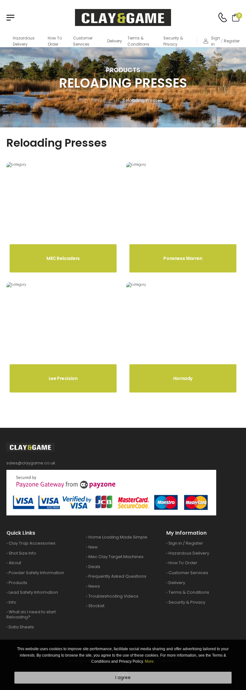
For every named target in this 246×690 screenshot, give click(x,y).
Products (105, 100)
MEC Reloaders (63, 258)
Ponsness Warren (182, 258)
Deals (94, 567)
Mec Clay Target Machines (116, 557)
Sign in (215, 41)
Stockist (96, 606)
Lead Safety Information (33, 592)
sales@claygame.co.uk (30, 463)
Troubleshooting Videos (113, 596)
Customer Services (83, 41)
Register (232, 41)
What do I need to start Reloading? (31, 614)
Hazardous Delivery (24, 41)
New (93, 547)
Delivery (114, 41)
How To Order (55, 41)
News (94, 586)
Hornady (183, 378)
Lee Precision (63, 378)
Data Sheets (21, 627)
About (15, 563)
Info (12, 602)
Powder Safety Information (36, 573)
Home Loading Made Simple (117, 537)
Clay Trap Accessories (32, 543)
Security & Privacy (173, 41)
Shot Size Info (22, 553)
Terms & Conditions (138, 41)
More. (150, 661)
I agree (123, 677)
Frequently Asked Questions (117, 576)
